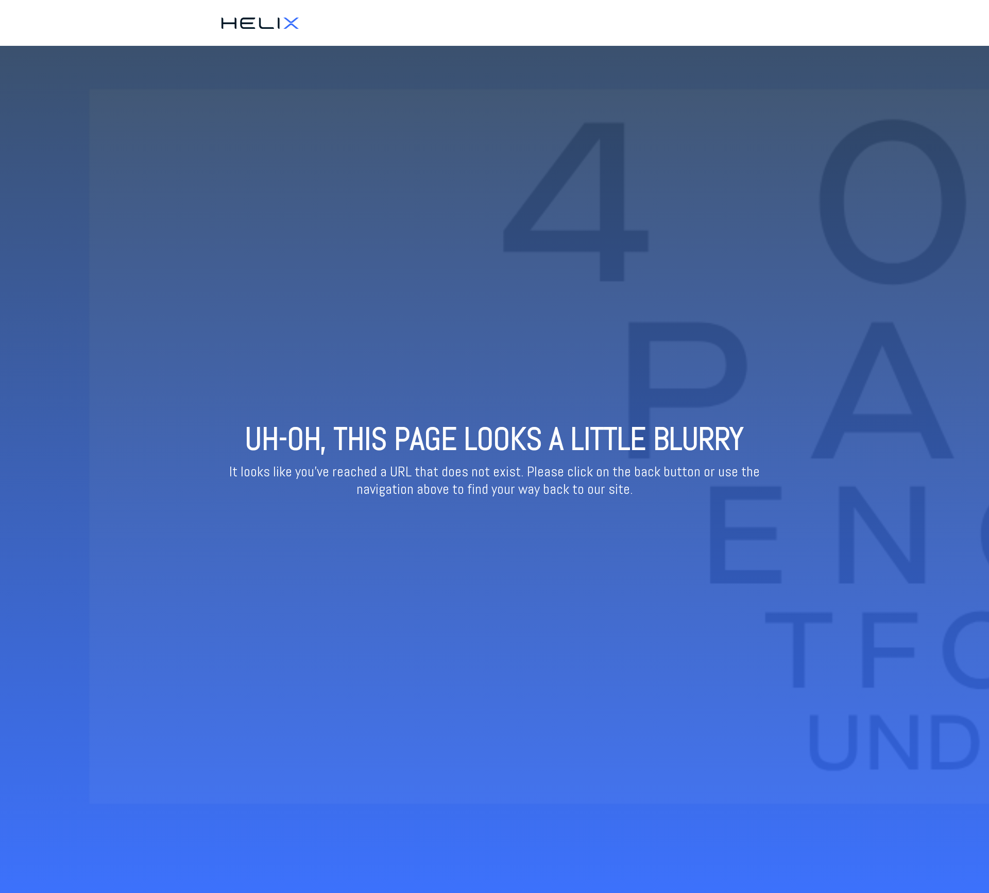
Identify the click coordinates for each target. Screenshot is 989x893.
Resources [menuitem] (759, 22)
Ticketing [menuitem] (716, 22)
